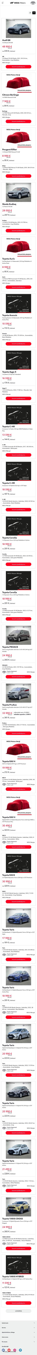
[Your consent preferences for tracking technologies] (10, 1351)
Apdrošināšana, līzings (8, 1332)
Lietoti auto (5, 1323)
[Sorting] (30, 12)
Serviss (4, 1327)
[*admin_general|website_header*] (33, 2)
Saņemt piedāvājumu (18, 67)
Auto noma (5, 1337)
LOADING (18, 1311)
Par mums (4, 1341)
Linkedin (20, 1350)
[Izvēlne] (3, 3)
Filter (34, 12)
